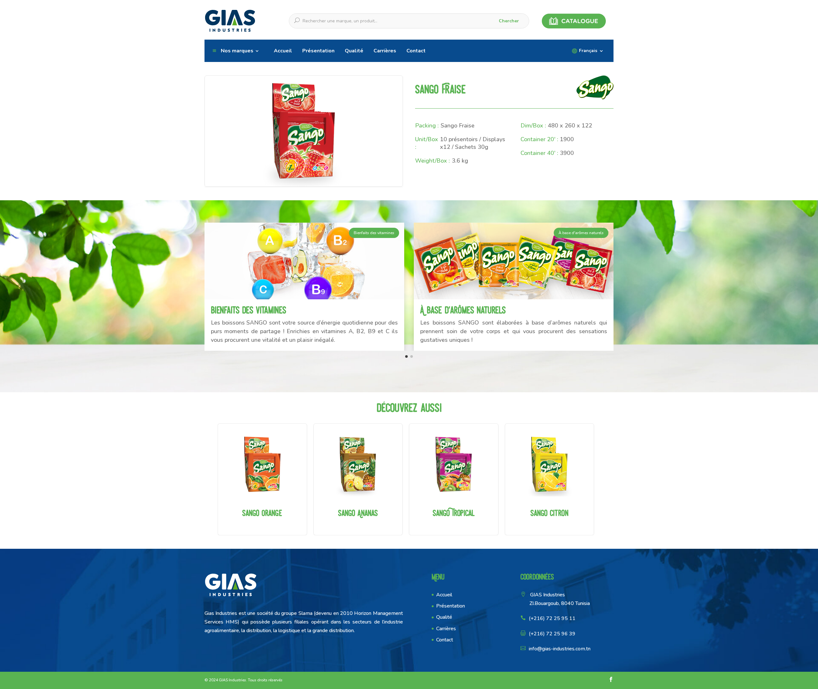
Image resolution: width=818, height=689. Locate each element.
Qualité (354, 50)
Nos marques (237, 50)
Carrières (385, 50)
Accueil (283, 50)
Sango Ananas (358, 479)
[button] (406, 356)
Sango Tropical (453, 479)
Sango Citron (549, 479)
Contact (416, 50)
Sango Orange (262, 479)
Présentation (318, 50)
